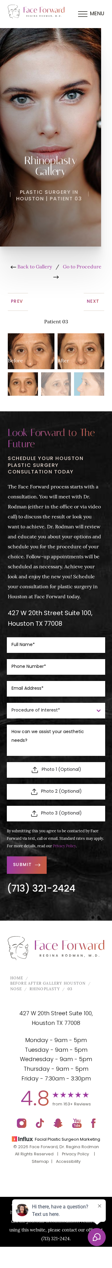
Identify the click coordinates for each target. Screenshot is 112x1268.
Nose (16, 989)
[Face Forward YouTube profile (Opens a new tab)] (77, 1123)
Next (94, 301)
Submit (22, 865)
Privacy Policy (64, 846)
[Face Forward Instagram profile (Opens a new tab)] (21, 1123)
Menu (97, 14)
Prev (18, 301)
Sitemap (40, 1162)
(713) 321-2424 (41, 889)
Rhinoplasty (45, 989)
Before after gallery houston (48, 984)
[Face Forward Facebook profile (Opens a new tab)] (93, 1123)
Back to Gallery (34, 267)
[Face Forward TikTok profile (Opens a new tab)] (40, 1123)
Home (16, 978)
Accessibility (68, 1162)
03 (70, 989)
